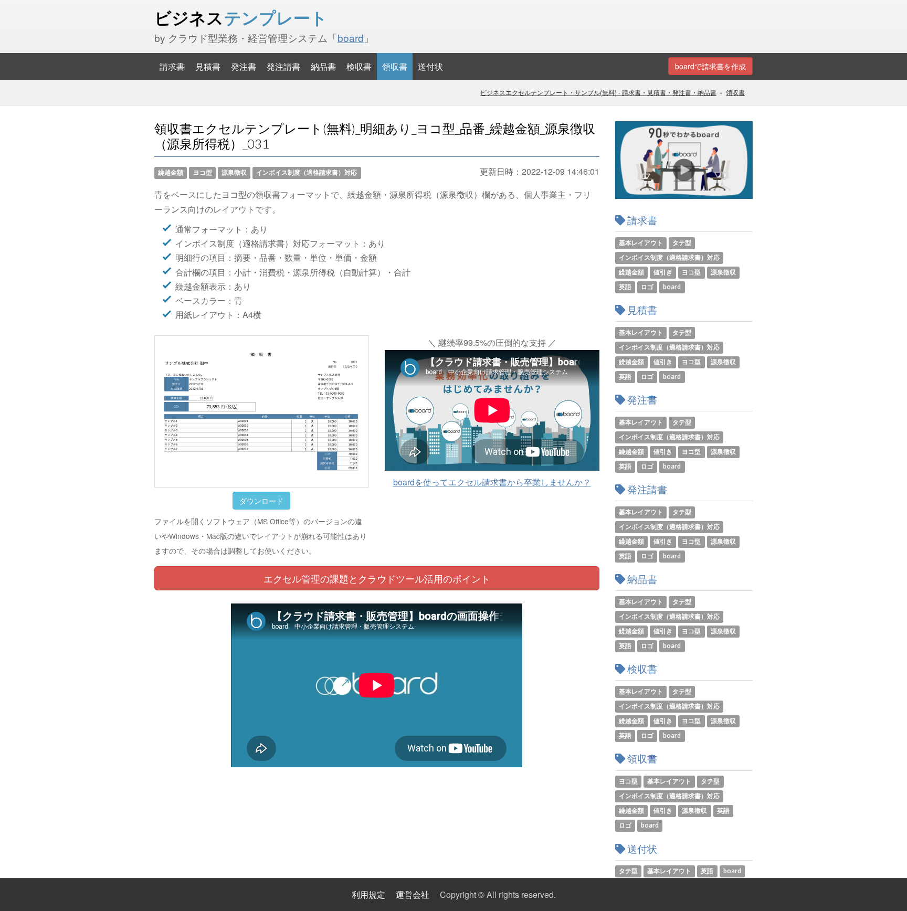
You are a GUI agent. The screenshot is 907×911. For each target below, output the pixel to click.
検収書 (359, 66)
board (351, 37)
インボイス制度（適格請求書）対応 (306, 172)
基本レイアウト (641, 242)
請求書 (172, 66)
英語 (625, 286)
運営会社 (412, 894)
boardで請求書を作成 (710, 66)
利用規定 (368, 894)
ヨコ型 (202, 172)
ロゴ (647, 286)
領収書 (394, 66)
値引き (662, 272)
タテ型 (681, 242)
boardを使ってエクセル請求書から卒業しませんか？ (492, 482)
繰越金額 (170, 172)
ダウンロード (261, 500)
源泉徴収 (234, 172)
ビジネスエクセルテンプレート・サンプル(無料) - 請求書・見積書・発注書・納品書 (598, 92)
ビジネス (241, 17)
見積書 (207, 66)
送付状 (430, 66)
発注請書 (283, 66)
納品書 (323, 66)
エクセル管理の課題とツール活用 (376, 578)
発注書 (243, 66)
